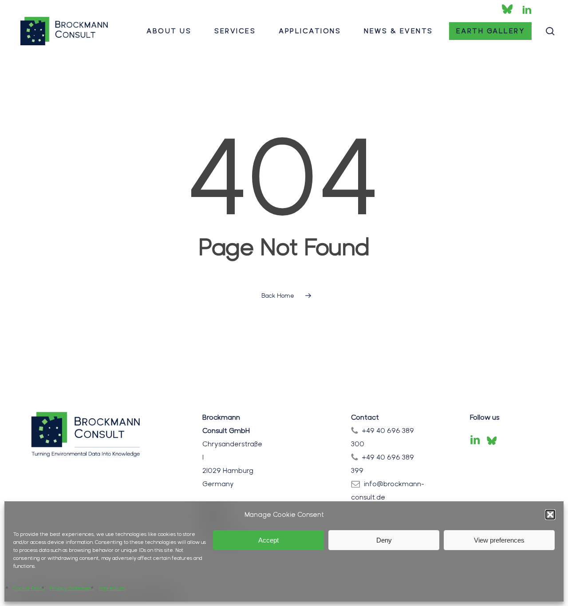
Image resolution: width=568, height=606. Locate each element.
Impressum (112, 588)
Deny (384, 540)
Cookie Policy (29, 588)
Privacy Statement (71, 588)
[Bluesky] (492, 440)
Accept (268, 540)
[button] (550, 514)
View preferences (499, 540)
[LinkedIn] (475, 440)
